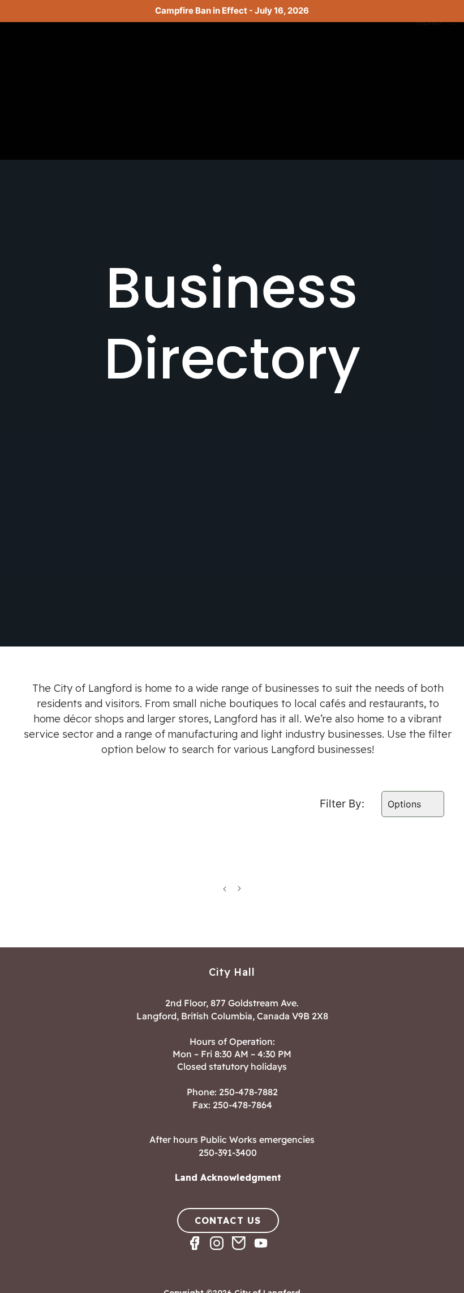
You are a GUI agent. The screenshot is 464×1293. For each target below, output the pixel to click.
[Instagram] (221, 1253)
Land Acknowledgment (228, 1177)
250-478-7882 (248, 1092)
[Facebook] (199, 1253)
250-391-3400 (228, 1152)
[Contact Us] (243, 1253)
